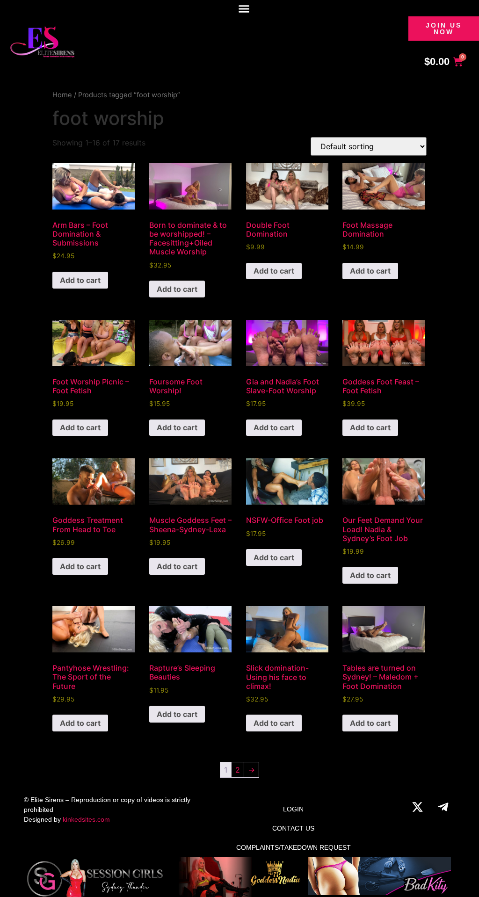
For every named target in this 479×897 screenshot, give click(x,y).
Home (62, 95)
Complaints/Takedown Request (293, 847)
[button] (244, 9)
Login (293, 809)
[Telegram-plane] (443, 806)
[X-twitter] (417, 806)
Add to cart (80, 280)
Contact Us (293, 828)
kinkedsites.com (86, 819)
